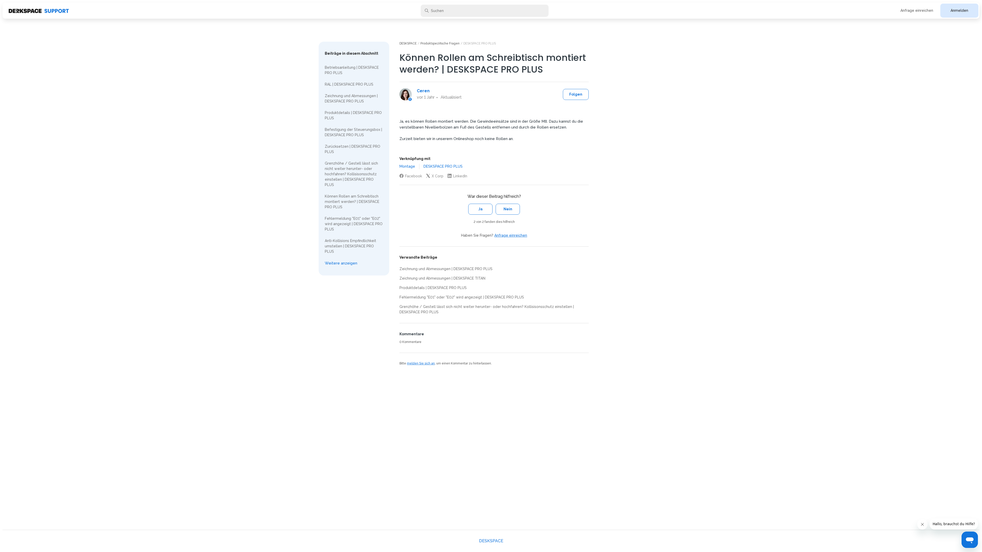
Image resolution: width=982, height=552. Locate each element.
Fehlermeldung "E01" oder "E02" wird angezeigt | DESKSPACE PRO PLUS (354, 223)
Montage (407, 166)
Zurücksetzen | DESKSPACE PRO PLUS (352, 149)
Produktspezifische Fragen (440, 43)
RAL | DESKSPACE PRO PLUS (349, 84)
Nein (508, 209)
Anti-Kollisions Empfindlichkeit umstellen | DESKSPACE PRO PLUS (350, 246)
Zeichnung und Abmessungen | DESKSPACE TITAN (442, 278)
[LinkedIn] (457, 176)
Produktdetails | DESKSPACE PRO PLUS (353, 115)
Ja (480, 209)
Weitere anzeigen (341, 263)
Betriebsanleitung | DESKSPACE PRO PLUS (352, 70)
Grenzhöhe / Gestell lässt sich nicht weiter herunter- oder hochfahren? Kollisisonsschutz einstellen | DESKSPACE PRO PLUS (351, 174)
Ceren (423, 90)
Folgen (575, 94)
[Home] (39, 11)
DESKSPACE (408, 43)
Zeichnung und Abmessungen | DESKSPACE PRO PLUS (351, 98)
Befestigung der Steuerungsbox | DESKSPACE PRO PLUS (353, 132)
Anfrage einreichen (916, 10)
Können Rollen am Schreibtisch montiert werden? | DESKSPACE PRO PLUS (352, 201)
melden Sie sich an (421, 363)
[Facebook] (410, 176)
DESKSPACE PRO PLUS (479, 43)
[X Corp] (434, 176)
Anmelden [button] (959, 10)
